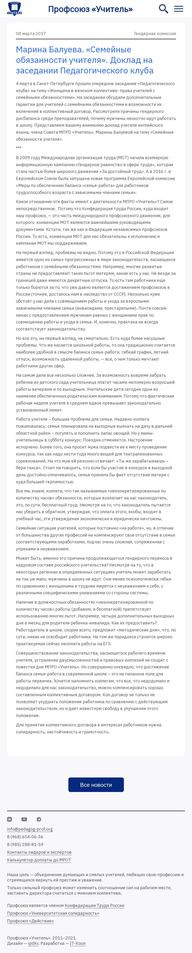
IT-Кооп (78, 943)
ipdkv (33, 943)
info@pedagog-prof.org (30, 829)
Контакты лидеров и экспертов (39, 852)
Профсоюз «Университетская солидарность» (53, 913)
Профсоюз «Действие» (30, 921)
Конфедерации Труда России (94, 905)
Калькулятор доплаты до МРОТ (39, 860)
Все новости (96, 785)
